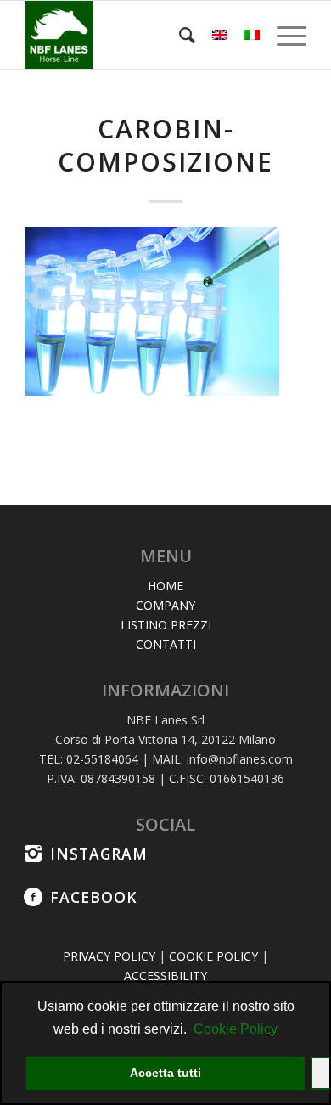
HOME (165, 586)
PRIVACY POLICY (109, 956)
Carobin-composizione (165, 145)
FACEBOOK (93, 897)
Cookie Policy (235, 1029)
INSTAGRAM (99, 853)
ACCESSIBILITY (165, 975)
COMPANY (165, 605)
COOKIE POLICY (213, 956)
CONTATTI (166, 644)
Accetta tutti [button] (165, 1073)
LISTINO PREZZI (166, 625)
